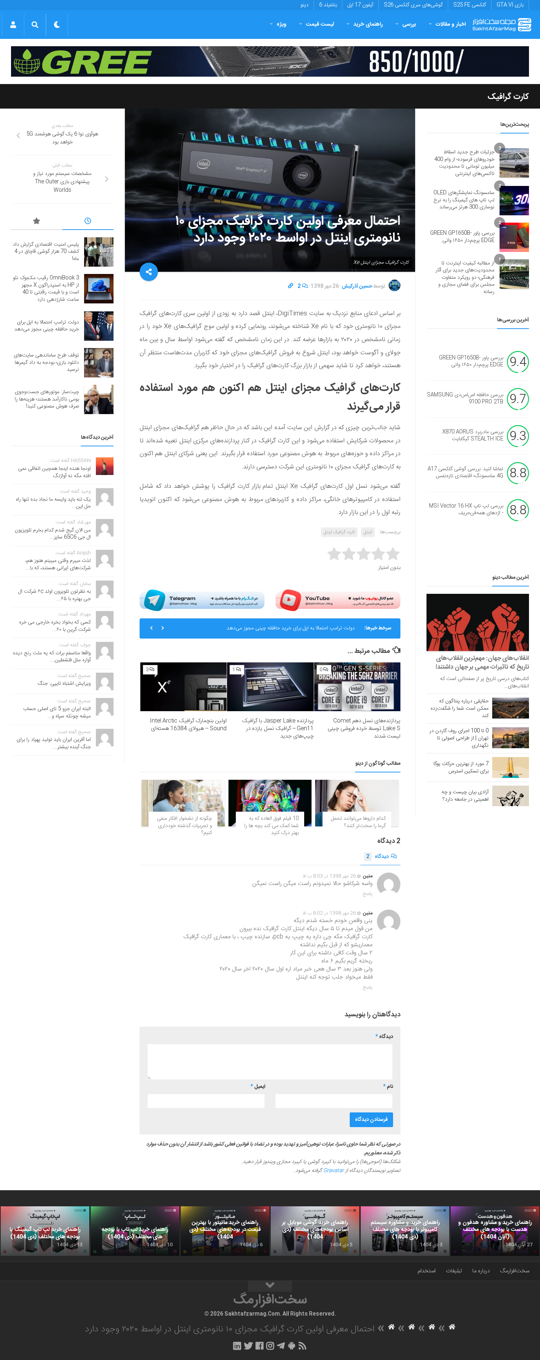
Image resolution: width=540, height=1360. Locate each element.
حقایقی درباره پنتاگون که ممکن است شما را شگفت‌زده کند (460, 708)
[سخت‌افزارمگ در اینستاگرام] (270, 1345)
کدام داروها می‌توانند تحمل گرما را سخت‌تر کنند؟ (358, 822)
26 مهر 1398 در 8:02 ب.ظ (329, 913)
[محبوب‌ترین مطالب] (36, 222)
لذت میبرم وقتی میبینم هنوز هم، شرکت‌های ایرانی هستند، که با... (58, 564)
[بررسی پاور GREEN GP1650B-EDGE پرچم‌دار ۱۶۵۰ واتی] (514, 237)
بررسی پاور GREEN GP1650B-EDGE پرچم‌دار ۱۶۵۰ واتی (462, 237)
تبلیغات (454, 1271)
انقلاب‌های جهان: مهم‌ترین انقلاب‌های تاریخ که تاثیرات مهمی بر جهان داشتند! (482, 662)
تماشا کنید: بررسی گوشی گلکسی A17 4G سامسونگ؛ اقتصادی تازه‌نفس (465, 473)
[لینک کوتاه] (290, 286)
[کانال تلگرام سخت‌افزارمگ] (281, 1345)
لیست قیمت (320, 24)
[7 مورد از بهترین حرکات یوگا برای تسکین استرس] (510, 767)
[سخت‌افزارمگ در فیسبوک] (259, 1345)
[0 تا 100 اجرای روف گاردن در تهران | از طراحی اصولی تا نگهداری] (510, 737)
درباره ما (481, 1271)
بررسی (409, 24)
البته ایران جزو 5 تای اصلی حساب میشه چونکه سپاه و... (57, 713)
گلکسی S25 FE (469, 5)
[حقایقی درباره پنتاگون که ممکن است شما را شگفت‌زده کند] (510, 708)
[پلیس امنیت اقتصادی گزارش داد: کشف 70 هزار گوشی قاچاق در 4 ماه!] (99, 252)
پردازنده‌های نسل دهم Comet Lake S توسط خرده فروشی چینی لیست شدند (364, 728)
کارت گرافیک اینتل (339, 532)
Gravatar (333, 1170)
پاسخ (367, 894)
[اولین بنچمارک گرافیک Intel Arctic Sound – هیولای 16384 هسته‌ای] (183, 686)
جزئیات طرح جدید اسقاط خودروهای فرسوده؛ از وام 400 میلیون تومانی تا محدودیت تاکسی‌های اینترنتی (464, 163)
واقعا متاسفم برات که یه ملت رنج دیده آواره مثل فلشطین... (52, 657)
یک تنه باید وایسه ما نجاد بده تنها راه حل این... (53, 503)
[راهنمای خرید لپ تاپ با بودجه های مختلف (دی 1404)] (135, 1231)
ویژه (282, 24)
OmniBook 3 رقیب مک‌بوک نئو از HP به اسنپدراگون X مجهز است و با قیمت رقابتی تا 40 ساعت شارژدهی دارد (46, 289)
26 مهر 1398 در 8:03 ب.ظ (329, 876)
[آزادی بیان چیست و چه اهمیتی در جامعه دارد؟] (510, 796)
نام (388, 1086)
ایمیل (258, 1086)
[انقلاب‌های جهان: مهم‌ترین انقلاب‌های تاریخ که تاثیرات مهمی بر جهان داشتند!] (477, 622)
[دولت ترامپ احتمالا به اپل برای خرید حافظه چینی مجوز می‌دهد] (99, 326)
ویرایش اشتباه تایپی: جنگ (64, 683)
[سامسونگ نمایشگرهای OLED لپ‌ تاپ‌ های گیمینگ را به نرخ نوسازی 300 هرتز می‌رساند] (514, 200)
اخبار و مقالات (451, 24)
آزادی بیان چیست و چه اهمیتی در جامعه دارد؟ (465, 796)
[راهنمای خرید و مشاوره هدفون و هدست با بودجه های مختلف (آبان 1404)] (495, 1231)
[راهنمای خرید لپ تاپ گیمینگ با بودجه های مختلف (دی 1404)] (45, 1231)
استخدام (427, 1271)
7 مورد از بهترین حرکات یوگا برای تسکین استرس (461, 768)
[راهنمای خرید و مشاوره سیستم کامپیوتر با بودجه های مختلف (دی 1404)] (405, 1231)
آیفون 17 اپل (360, 5)
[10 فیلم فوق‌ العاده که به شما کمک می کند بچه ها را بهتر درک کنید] (270, 803)
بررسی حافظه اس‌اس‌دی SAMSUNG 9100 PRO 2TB (465, 399)
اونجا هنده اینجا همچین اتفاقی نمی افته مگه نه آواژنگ (54, 472)
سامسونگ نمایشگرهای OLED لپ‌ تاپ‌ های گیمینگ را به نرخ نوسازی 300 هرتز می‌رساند (463, 200)
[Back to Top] (270, 1286)
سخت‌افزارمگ (514, 1271)
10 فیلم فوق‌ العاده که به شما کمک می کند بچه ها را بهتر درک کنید (271, 825)
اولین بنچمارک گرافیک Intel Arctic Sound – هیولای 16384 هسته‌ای (188, 724)
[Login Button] (13, 25)
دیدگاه (377, 856)
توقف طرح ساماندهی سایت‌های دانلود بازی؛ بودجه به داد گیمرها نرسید (46, 362)
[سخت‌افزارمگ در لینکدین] (237, 1345)
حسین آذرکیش (357, 286)
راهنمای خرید (368, 24)
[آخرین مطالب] (88, 222)
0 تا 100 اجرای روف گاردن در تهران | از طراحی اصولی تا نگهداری (459, 738)
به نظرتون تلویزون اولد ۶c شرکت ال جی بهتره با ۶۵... (54, 595)
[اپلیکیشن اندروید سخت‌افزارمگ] (291, 1345)
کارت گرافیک (508, 96)
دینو (304, 5)
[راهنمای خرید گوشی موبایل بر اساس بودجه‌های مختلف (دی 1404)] (315, 1231)
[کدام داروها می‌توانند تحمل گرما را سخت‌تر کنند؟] (357, 803)
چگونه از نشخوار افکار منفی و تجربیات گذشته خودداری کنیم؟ (184, 825)
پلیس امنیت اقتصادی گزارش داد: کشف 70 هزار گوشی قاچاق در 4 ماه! (45, 251)
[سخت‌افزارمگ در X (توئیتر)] (248, 1345)
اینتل (368, 532)
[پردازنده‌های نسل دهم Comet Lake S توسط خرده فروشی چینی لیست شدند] (357, 686)
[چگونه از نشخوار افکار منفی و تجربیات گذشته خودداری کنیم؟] (183, 803)
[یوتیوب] (338, 600)
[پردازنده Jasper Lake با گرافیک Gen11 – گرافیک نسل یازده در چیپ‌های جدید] (270, 686)
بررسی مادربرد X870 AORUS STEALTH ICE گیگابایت (472, 436)
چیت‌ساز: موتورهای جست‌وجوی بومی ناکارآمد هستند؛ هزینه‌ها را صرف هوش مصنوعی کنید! (47, 399)
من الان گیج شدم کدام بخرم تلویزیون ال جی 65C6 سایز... (53, 534)
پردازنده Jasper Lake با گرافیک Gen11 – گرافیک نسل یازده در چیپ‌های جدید (278, 728)
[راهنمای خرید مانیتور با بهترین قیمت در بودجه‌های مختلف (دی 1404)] (225, 1231)
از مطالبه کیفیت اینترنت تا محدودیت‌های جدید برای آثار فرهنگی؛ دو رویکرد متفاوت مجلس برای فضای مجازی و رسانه (465, 277)
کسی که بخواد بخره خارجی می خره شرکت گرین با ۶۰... (55, 626)
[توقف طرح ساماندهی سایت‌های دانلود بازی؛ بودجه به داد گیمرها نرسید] (99, 362)
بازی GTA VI (510, 5)
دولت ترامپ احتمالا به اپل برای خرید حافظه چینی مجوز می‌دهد (291, 628)
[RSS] (302, 1345)
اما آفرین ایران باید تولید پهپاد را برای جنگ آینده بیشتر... (54, 743)
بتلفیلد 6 (328, 5)
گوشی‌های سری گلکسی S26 (413, 5)
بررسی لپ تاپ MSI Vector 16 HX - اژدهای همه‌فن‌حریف (466, 510)
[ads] (270, 61)
